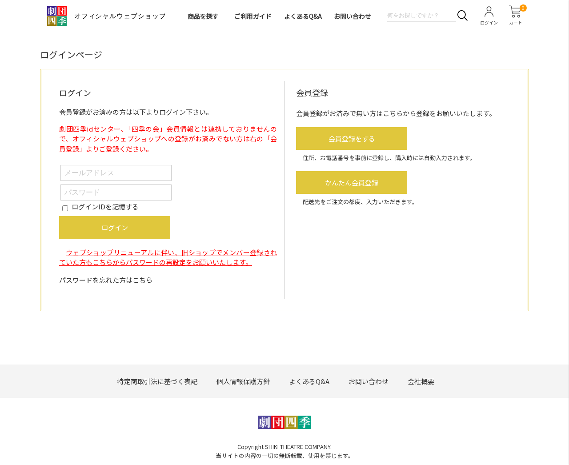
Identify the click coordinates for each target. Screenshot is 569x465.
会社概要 (421, 381)
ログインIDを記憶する (105, 206)
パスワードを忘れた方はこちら (105, 280)
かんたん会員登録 (351, 182)
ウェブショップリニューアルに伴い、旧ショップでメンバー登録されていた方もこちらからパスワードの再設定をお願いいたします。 (168, 257)
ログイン (114, 227)
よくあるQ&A (303, 16)
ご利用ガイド (253, 16)
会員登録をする (352, 138)
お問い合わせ (352, 16)
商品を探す (203, 16)
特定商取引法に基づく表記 (157, 381)
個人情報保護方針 (243, 381)
